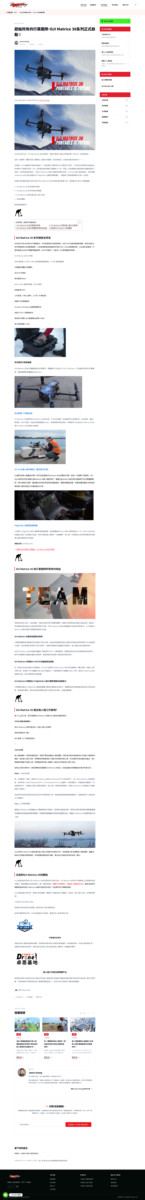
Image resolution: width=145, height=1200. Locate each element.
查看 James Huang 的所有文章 (80, 1089)
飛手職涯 (115, 5)
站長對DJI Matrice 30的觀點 (61, 228)
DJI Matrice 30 (19, 997)
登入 (24, 1153)
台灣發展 (105, 111)
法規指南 (52, 1189)
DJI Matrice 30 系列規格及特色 (28, 225)
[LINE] (17, 1186)
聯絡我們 (113, 1182)
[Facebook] (9, 1186)
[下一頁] (93, 1013)
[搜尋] (135, 5)
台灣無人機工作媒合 (86, 1182)
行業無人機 (39, 997)
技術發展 (104, 5)
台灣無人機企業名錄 (86, 1186)
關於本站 (126, 5)
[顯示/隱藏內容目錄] (78, 222)
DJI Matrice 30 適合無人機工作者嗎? (64, 225)
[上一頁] (88, 1013)
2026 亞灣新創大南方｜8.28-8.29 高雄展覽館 (32, 12)
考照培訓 (105, 122)
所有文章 (84, 5)
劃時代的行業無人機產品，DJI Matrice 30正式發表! (36, 549)
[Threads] (13, 1186)
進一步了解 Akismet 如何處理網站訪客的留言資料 (53, 1160)
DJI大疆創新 (29, 997)
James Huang (44, 100)
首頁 (15, 23)
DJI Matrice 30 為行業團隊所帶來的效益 (32, 228)
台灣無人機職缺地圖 (86, 1179)
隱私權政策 (114, 1186)
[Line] (5, 1195)
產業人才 (52, 1186)
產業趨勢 (93, 5)
